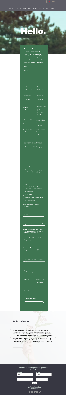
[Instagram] (30, 392)
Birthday (25, 86)
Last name (38, 372)
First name (19, 372)
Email (24, 80)
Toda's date (37, 86)
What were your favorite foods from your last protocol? (31, 204)
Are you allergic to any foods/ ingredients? (27, 279)
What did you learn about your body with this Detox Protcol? (32, 237)
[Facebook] (32, 392)
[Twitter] (35, 392)
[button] (47, 1)
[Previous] (10, 337)
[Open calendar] (31, 89)
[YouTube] (40, 392)
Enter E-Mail (19, 377)
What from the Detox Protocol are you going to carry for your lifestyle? (33, 229)
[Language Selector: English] (50, 1)
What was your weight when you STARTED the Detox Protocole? (27, 96)
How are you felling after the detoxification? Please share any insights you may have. (33, 166)
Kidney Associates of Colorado (18, 347)
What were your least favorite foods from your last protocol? (31, 212)
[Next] (55, 337)
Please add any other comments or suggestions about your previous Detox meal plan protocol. (33, 247)
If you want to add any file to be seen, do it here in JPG (29, 290)
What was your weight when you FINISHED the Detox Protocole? (40, 96)
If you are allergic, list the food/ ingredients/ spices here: (40, 279)
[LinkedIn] (37, 392)
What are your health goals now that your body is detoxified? (32, 257)
